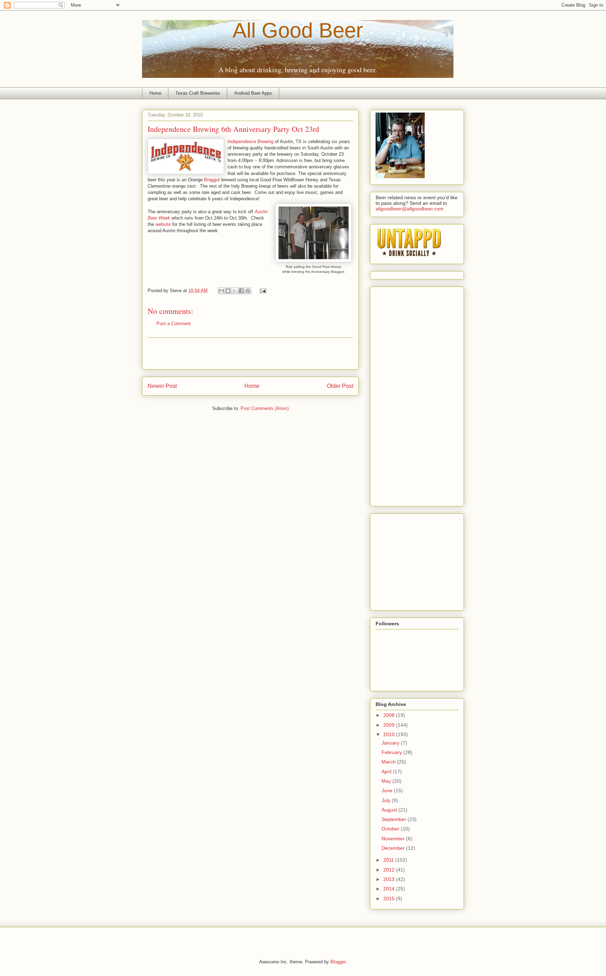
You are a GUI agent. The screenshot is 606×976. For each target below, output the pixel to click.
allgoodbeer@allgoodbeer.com (410, 208)
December (394, 848)
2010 (389, 734)
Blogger (337, 961)
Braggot (212, 179)
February (392, 752)
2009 (389, 725)
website (163, 224)
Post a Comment (173, 323)
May (387, 781)
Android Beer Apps (253, 93)
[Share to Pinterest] (247, 290)
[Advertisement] (250, 353)
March (389, 762)
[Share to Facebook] (241, 290)
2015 (389, 898)
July (387, 800)
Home (155, 93)
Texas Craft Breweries (197, 93)
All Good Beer (298, 30)
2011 (389, 860)
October (391, 829)
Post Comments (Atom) (265, 408)
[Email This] (221, 290)
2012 (389, 870)
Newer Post (162, 386)
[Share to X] (234, 290)
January (391, 743)
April (387, 771)
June (388, 790)
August (390, 810)
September (395, 819)
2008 (389, 715)
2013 (389, 879)
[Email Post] (261, 290)
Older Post (340, 386)
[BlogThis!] (227, 290)
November (394, 838)
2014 (389, 888)
